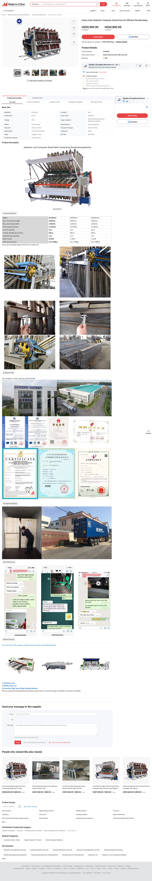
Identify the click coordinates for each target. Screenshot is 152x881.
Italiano (66, 868)
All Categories (9, 11)
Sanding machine (81, 814)
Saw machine (6, 811)
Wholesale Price (78, 866)
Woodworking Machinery (39, 15)
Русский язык (57, 868)
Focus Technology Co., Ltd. (62, 873)
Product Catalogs (31, 806)
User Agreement (87, 873)
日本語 (99, 868)
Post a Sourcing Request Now (59, 742)
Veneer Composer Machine (54, 840)
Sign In (85, 88)
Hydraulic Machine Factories (39, 850)
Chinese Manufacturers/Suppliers (51, 866)
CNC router (42, 814)
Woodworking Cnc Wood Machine (73, 855)
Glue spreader (43, 818)
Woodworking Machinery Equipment (15, 855)
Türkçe (116, 868)
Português (41, 868)
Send (17, 742)
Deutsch (72, 868)
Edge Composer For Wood (32, 840)
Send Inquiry (98, 37)
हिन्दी (104, 868)
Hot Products (25, 866)
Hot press (116, 811)
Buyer (102, 11)
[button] (105, 102)
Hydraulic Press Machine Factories (15, 850)
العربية (87, 868)
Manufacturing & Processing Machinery (19, 15)
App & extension (125, 11)
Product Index (112, 866)
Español (34, 868)
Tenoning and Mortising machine (123, 818)
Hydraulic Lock (93, 855)
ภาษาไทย (109, 868)
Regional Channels (100, 866)
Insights (128, 866)
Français (49, 868)
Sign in (148, 5)
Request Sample (121, 42)
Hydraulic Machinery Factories (62, 850)
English (28, 868)
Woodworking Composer (55, 15)
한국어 (93, 868)
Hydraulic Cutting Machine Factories (88, 850)
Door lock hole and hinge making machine (15, 818)
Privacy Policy (107, 873)
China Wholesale (67, 866)
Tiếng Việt (123, 868)
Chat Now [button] (134, 37)
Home (3, 15)
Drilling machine (81, 811)
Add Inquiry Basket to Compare (40, 80)
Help (113, 11)
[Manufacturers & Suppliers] (13, 4)
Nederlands (80, 868)
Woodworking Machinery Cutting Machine (44, 855)
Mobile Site (121, 866)
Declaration (97, 873)
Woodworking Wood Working (113, 850)
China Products (35, 866)
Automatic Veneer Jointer (12, 840)
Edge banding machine (46, 811)
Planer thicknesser (119, 814)
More (4, 859)
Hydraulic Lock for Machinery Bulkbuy (114, 855)
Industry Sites (89, 866)
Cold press (5, 814)
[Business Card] (147, 107)
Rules (148, 11)
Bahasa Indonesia (133, 868)
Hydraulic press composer (84, 818)
